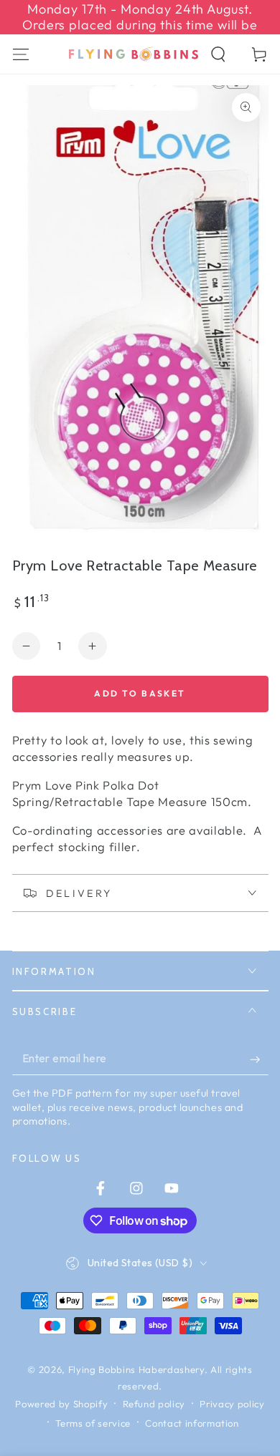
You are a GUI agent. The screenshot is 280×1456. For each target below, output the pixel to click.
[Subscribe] (259, 1059)
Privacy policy (232, 1403)
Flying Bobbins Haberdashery (136, 1369)
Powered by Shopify (61, 1403)
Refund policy (154, 1403)
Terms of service (93, 1423)
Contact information (192, 1423)
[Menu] (20, 54)
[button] (218, 54)
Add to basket (139, 693)
